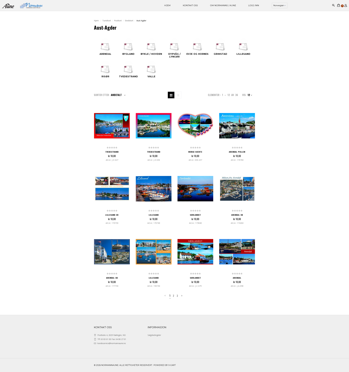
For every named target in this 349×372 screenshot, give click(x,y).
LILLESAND (154, 214)
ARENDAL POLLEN (237, 151)
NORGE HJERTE (195, 151)
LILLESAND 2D (111, 214)
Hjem (96, 20)
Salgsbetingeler (154, 335)
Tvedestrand (112, 151)
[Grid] (171, 95)
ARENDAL (237, 277)
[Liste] (178, 95)
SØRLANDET (195, 214)
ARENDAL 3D (237, 214)
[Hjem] (22, 5)
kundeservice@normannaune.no (111, 343)
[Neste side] (182, 296)
